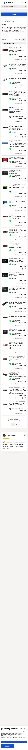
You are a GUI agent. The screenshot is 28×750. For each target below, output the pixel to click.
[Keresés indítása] (25, 6)
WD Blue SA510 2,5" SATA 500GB (17, 202)
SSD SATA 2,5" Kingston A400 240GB (16, 172)
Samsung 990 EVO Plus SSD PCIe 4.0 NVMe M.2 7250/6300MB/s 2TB (17, 94)
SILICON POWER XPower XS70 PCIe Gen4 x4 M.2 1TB (17, 389)
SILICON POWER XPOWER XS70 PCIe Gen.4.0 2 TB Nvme (16, 359)
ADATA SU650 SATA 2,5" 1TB (16, 187)
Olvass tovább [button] (6, 448)
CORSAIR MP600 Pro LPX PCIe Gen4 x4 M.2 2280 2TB (17, 375)
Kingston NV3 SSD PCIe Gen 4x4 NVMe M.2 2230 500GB (17, 65)
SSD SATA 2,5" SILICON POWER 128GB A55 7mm (16, 260)
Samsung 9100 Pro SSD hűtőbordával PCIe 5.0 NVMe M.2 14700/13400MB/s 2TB (16, 112)
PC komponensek (6, 21)
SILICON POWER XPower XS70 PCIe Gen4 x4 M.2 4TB (16, 404)
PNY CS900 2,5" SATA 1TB (17, 331)
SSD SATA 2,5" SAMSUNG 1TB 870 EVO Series (17, 289)
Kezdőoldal (4, 19)
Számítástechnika (13, 19)
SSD (13, 21)
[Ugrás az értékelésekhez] (11, 107)
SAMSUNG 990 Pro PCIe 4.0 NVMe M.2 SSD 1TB (17, 231)
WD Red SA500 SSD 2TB (16, 159)
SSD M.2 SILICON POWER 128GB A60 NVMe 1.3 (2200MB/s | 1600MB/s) (16, 128)
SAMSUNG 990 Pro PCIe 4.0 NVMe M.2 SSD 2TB (17, 246)
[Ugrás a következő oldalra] (19, 424)
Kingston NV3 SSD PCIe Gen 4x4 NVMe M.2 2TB (17, 79)
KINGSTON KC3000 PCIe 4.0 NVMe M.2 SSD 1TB (17, 317)
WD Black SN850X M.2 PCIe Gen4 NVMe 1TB (17, 217)
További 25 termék (14, 419)
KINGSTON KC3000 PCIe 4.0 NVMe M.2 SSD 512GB (17, 303)
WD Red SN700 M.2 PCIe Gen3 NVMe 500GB (16, 344)
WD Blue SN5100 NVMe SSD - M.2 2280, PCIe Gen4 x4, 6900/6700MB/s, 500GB (17, 145)
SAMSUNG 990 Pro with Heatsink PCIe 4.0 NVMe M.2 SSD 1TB (16, 50)
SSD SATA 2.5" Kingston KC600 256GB (16, 274)
